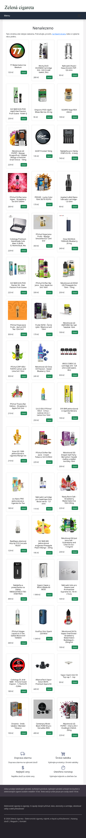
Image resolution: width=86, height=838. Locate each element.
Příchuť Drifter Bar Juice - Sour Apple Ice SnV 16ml (43, 285)
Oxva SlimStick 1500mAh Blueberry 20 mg (69, 241)
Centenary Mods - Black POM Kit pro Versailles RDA (43, 725)
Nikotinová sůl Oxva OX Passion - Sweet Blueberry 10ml (43, 369)
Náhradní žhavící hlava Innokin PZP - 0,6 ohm (69, 68)
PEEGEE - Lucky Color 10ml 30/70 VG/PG (44, 198)
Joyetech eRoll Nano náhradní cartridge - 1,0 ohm (69, 199)
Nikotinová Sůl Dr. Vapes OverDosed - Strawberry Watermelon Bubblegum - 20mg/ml (69, 636)
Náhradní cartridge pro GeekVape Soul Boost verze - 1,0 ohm (43, 500)
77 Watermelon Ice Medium (18, 66)
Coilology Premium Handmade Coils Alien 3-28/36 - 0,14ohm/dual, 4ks (18, 242)
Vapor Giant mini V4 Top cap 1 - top (69, 676)
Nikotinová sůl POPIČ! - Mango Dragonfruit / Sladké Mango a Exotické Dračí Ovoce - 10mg (18, 155)
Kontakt (23, 821)
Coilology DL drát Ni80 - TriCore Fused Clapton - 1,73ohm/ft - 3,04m (18, 682)
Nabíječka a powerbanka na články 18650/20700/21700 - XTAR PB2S (18, 589)
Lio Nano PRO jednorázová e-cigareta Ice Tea (18, 501)
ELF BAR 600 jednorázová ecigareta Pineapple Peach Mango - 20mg (44, 544)
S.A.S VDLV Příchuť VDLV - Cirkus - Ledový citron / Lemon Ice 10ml (43, 411)
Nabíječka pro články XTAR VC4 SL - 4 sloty (69, 152)
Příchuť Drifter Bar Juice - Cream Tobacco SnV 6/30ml (43, 454)
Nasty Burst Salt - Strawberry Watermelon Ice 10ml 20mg (69, 499)
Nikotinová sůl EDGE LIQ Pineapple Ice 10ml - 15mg (69, 285)
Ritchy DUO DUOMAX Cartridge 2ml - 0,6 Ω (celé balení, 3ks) (43, 69)
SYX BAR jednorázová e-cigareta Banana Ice (69, 410)
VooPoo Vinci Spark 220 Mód (43, 632)
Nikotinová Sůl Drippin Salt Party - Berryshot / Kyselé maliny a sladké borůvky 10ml (69, 456)
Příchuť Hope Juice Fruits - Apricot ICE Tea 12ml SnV (18, 327)
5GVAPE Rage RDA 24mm (69, 111)
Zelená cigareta (16, 818)
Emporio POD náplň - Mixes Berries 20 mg (44, 111)
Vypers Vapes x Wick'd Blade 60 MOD (43, 587)
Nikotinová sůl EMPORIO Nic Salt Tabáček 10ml (69, 325)
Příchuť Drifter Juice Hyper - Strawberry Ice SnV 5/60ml (18, 199)
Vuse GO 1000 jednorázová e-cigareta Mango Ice (18, 453)
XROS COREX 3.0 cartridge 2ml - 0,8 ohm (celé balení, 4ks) (69, 366)
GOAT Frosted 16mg (43, 151)
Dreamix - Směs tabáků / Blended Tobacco (18, 725)
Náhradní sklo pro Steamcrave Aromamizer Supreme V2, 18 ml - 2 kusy (69, 589)
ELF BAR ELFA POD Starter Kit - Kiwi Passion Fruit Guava (18, 285)
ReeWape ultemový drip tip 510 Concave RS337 (18, 543)
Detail (24, 72)
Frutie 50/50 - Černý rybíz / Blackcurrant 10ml (43, 327)
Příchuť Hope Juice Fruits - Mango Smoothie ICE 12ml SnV (44, 237)
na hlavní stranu (59, 34)
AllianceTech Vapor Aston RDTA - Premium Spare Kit (44, 681)
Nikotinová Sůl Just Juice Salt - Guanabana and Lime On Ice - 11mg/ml (69, 542)
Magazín (14, 821)
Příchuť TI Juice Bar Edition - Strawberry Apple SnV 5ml (18, 406)
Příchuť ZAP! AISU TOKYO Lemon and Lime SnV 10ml (18, 369)
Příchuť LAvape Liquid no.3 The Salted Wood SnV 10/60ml (18, 634)
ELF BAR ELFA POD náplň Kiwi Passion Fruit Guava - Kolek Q (18, 111)
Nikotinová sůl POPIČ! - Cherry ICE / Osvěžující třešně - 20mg (69, 726)
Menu (7, 15)
